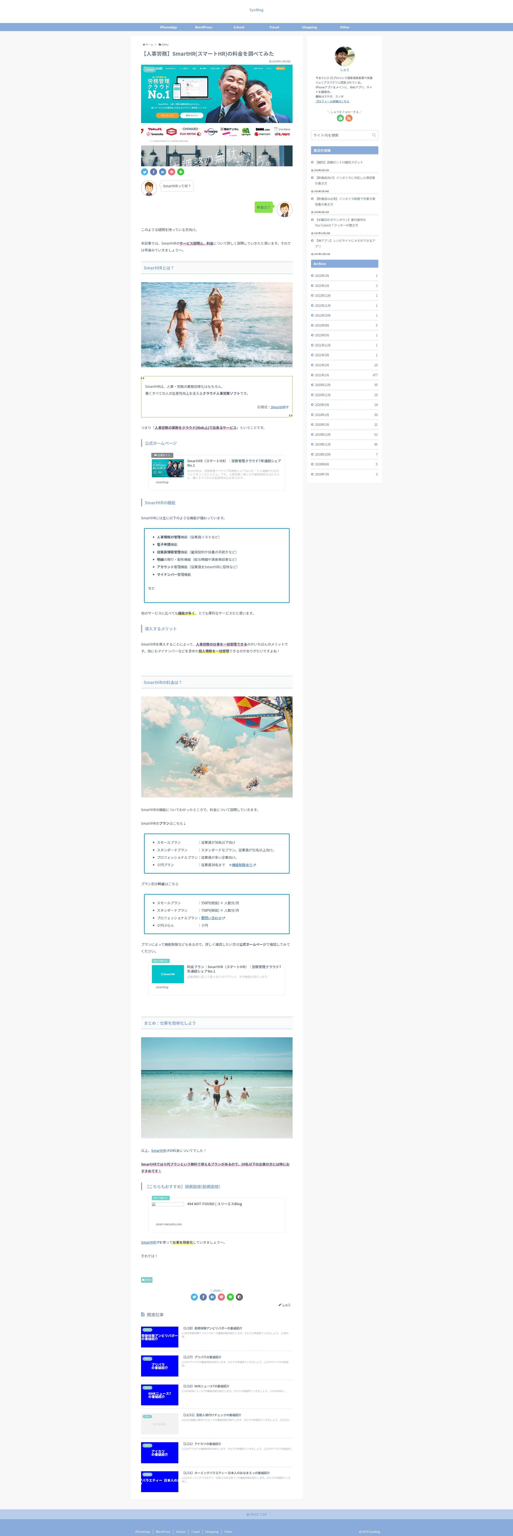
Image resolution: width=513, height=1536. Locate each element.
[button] (374, 135)
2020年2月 (346, 414)
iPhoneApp (142, 1532)
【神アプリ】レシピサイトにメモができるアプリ (345, 243)
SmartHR (278, 406)
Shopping (212, 1532)
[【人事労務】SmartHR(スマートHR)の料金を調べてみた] (162, 171)
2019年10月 (346, 454)
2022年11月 (346, 305)
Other (148, 1279)
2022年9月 (346, 325)
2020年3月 (346, 404)
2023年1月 (346, 285)
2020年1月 (346, 424)
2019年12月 (346, 434)
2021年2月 (346, 365)
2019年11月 (346, 444)
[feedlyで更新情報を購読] (340, 118)
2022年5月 (346, 335)
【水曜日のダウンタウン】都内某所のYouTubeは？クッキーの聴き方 (340, 222)
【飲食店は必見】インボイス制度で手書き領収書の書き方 (345, 201)
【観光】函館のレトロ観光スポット (339, 162)
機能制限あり (242, 864)
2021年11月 (346, 345)
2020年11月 (346, 395)
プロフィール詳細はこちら (332, 101)
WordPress (163, 1532)
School (180, 1532)
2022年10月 (346, 315)
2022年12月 (346, 295)
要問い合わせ (211, 917)
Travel (195, 1532)
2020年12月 (346, 384)
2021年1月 (346, 375)
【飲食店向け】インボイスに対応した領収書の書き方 (345, 180)
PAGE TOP (258, 1514)
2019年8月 (346, 464)
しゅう (344, 69)
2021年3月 (346, 355)
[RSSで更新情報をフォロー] (348, 118)
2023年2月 (346, 275)
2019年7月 (346, 474)
